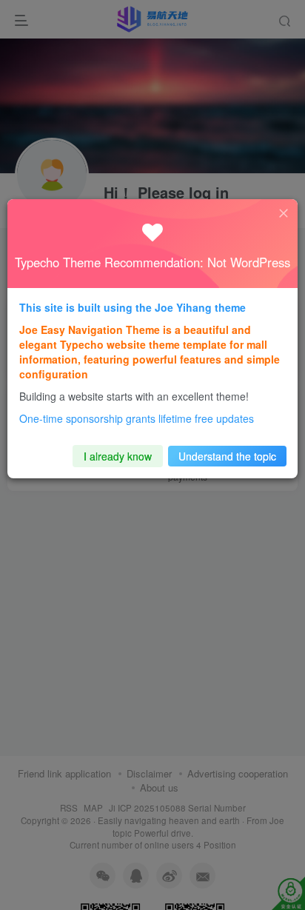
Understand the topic (227, 456)
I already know (118, 456)
